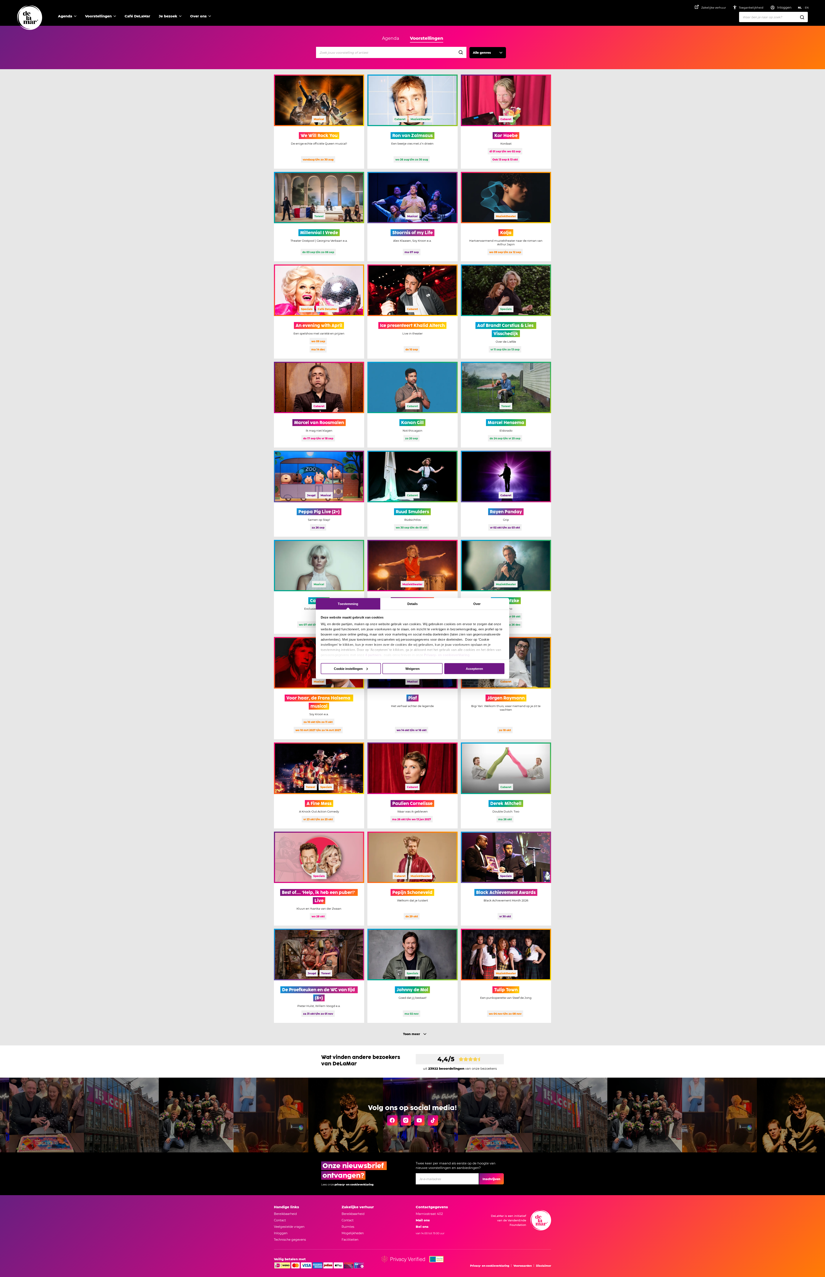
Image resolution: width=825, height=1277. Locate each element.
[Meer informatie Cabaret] (319, 587)
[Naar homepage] (29, 17)
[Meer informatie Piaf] (412, 688)
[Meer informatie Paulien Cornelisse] (412, 785)
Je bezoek (168, 16)
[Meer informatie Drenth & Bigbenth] (412, 587)
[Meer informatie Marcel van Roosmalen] (319, 405)
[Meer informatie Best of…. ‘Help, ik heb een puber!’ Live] (319, 879)
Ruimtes (348, 1227)
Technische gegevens (290, 1240)
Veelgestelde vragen (289, 1227)
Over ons (198, 16)
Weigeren (412, 668)
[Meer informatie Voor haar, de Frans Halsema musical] (319, 688)
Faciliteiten (350, 1240)
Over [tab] (477, 604)
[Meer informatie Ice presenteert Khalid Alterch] (412, 311)
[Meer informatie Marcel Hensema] (506, 405)
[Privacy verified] (403, 1259)
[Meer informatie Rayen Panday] (506, 494)
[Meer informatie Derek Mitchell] (506, 785)
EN (807, 7)
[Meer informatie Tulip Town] (506, 976)
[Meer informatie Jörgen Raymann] (506, 688)
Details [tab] (412, 604)
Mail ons (423, 1220)
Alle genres (482, 53)
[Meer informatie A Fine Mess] (319, 785)
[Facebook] (392, 1120)
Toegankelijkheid (751, 7)
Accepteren (474, 668)
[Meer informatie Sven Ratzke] (506, 587)
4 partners (373, 655)
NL (800, 7)
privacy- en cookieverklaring (354, 1184)
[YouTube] (419, 1120)
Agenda (65, 16)
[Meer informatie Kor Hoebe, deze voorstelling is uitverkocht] (506, 122)
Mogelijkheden (353, 1233)
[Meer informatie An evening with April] (319, 311)
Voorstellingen (98, 16)
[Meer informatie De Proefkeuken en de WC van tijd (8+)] (319, 976)
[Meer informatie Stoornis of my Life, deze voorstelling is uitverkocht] (412, 216)
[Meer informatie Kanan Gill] (412, 405)
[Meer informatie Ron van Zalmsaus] (412, 122)
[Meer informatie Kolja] (506, 216)
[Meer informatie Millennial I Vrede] (319, 216)
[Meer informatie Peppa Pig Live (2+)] (319, 494)
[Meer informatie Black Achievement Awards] (506, 879)
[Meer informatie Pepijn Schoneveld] (412, 879)
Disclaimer (543, 1265)
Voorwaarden (522, 1265)
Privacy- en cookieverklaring (446, 655)
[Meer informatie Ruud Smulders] (412, 494)
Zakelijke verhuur (713, 7)
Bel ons (422, 1227)
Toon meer (411, 1034)
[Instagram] (406, 1120)
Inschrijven (491, 1179)
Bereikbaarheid (285, 1214)
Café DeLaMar (137, 16)
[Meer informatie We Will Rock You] (319, 122)
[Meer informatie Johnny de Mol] (412, 976)
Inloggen (280, 1233)
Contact (280, 1220)
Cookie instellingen (348, 668)
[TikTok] (433, 1120)
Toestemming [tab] (348, 604)
